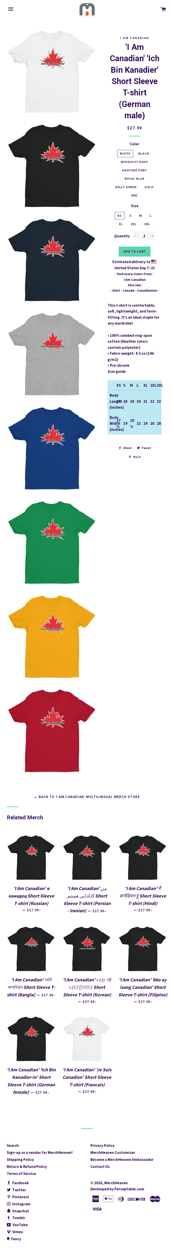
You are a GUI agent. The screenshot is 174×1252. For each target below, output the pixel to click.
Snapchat (20, 1210)
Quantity (122, 235)
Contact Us (100, 1166)
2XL (134, 224)
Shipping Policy (20, 1159)
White (125, 153)
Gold (149, 187)
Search (13, 1145)
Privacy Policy (102, 1145)
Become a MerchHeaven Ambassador (122, 1159)
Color (134, 143)
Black (143, 153)
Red (134, 195)
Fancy (15, 1238)
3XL (147, 224)
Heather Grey (134, 170)
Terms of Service (21, 1173)
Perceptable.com (129, 1188)
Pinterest (20, 1196)
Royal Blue (135, 178)
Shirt (116, 290)
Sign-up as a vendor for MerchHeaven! (39, 1152)
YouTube (20, 1224)
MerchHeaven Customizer (112, 1152)
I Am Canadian (134, 38)
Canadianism (147, 290)
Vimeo (17, 1231)
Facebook (20, 1182)
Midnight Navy (134, 162)
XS (119, 215)
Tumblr (18, 1217)
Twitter (19, 1189)
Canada (128, 290)
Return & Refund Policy (27, 1166)
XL (121, 224)
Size (134, 205)
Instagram (21, 1203)
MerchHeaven (116, 1182)
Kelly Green (126, 187)
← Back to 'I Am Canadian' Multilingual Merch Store (87, 797)
